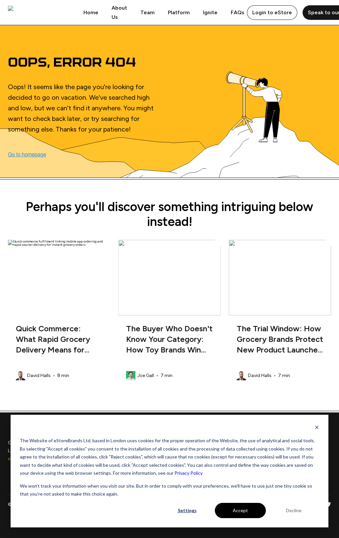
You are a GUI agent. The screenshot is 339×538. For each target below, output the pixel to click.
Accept (240, 510)
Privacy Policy (188, 473)
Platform (179, 12)
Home (90, 12)
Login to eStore (272, 12)
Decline (294, 510)
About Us (119, 12)
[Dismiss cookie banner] (317, 428)
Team (147, 12)
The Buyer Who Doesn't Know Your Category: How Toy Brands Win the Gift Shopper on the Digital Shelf (169, 339)
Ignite (210, 12)
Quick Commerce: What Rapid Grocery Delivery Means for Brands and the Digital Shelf (55, 339)
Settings (187, 510)
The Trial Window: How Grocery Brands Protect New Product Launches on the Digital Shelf (280, 339)
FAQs (237, 12)
